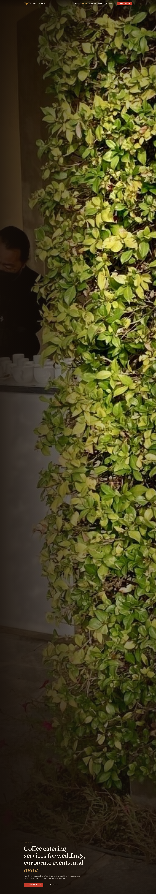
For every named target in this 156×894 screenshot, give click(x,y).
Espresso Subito (37, 4)
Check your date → (33, 884)
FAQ (105, 3)
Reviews (111, 3)
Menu (100, 3)
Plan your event (124, 3)
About (77, 3)
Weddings (92, 3)
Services (84, 3)
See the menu (52, 884)
